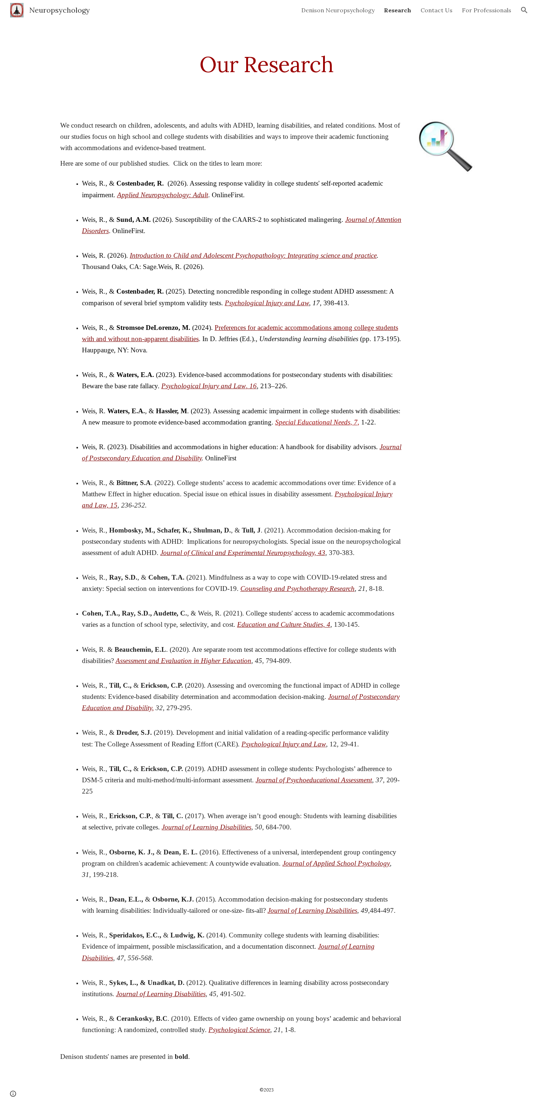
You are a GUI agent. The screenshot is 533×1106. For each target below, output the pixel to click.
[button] (524, 10)
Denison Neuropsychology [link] (338, 10)
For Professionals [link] (486, 10)
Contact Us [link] (437, 10)
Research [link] (397, 10)
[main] (266, 64)
